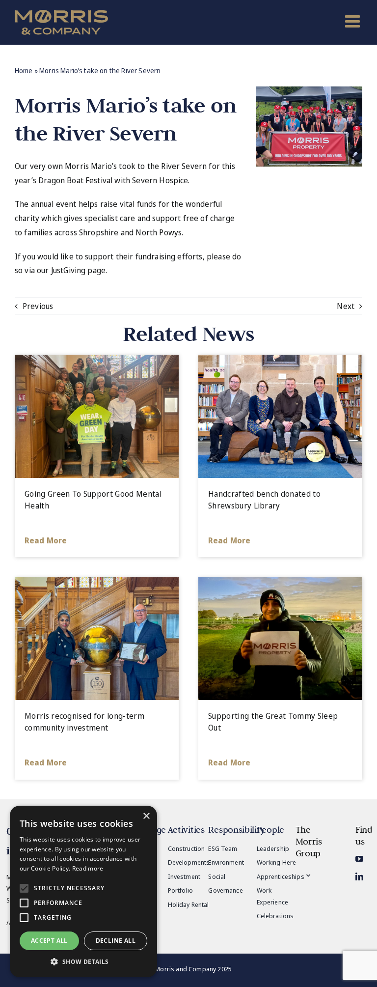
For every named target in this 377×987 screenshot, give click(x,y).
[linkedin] (359, 876)
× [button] (146, 816)
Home (24, 70)
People (270, 829)
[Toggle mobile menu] (353, 20)
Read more (88, 868)
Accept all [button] (49, 940)
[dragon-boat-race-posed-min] (309, 90)
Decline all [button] (115, 940)
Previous (38, 306)
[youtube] (359, 859)
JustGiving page (78, 270)
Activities (186, 829)
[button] (83, 962)
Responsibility (236, 829)
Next (345, 306)
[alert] (83, 891)
